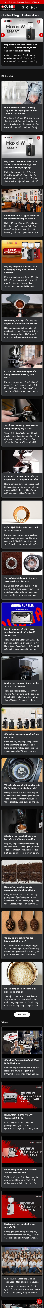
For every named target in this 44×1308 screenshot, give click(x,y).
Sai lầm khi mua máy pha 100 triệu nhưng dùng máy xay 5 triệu (21, 427)
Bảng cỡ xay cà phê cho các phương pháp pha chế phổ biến (19, 888)
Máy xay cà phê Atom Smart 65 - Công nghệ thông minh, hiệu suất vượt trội (20, 269)
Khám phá (7, 76)
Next (41, 35)
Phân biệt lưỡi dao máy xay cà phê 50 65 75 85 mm (21, 529)
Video (4, 1022)
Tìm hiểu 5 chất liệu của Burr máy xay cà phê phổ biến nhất (20, 580)
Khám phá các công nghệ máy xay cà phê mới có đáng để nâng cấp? (21, 478)
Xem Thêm (22, 1015)
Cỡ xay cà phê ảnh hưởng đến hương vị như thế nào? (18, 939)
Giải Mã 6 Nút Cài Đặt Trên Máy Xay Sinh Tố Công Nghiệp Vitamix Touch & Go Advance (20, 110)
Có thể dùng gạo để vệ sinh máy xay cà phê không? (20, 990)
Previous (3, 35)
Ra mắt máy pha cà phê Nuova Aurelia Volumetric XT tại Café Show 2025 (19, 632)
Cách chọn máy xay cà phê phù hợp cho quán (21, 736)
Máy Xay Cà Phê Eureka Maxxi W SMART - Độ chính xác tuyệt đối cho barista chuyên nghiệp (20, 164)
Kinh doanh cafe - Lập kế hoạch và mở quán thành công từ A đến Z (21, 217)
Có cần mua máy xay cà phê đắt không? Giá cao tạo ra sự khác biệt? (20, 374)
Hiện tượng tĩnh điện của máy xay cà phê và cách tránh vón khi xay (20, 322)
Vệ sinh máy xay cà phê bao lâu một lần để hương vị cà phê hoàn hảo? (22, 786)
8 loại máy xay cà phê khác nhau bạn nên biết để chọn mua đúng (20, 837)
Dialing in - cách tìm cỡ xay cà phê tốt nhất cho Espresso (21, 685)
